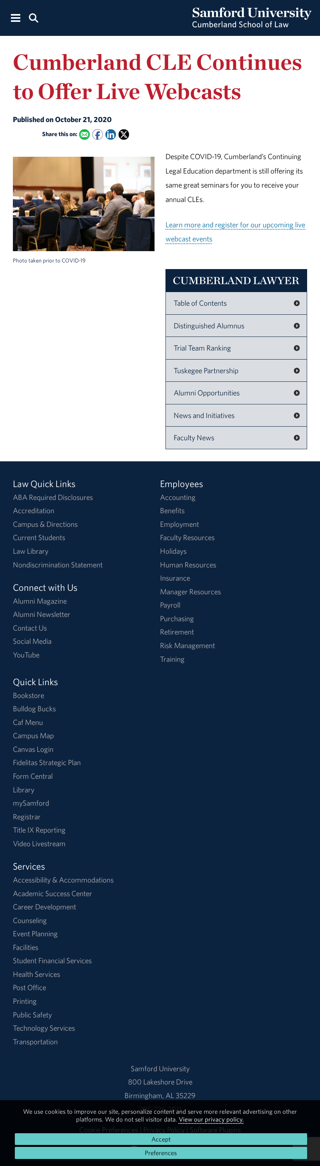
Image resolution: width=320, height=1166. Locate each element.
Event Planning (35, 933)
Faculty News (194, 437)
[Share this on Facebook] (97, 134)
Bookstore (28, 695)
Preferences (161, 1153)
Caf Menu (28, 722)
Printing (25, 1001)
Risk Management (187, 645)
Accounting (178, 497)
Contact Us (30, 628)
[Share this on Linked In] (110, 134)
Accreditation (33, 510)
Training (172, 659)
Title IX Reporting (39, 830)
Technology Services (44, 1028)
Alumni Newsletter (41, 614)
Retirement (177, 631)
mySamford (31, 803)
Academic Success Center (52, 893)
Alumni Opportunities (207, 392)
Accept (161, 1139)
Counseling (30, 920)
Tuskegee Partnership (206, 370)
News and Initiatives (204, 415)
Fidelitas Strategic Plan (47, 762)
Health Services (36, 974)
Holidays (173, 551)
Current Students (39, 537)
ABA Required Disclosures (53, 497)
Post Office (29, 987)
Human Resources (188, 564)
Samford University (160, 1068)
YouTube (26, 654)
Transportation (35, 1041)
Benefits (172, 510)
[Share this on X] (123, 134)
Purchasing (177, 618)
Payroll (170, 605)
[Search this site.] (33, 17)
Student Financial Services (52, 960)
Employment (179, 524)
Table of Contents (200, 303)
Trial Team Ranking (202, 348)
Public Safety (32, 1014)
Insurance (175, 578)
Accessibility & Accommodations (63, 879)
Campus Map (33, 735)
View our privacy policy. (211, 1119)
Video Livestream (39, 843)
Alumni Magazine (40, 601)
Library (23, 789)
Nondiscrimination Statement (58, 564)
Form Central (33, 776)
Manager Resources (190, 591)
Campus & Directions (45, 524)
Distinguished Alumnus (209, 325)
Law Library (30, 551)
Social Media (32, 641)
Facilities (25, 947)
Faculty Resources (187, 537)
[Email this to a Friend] (84, 134)
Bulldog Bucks (34, 708)
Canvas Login (33, 749)
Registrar (27, 816)
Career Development (44, 906)
